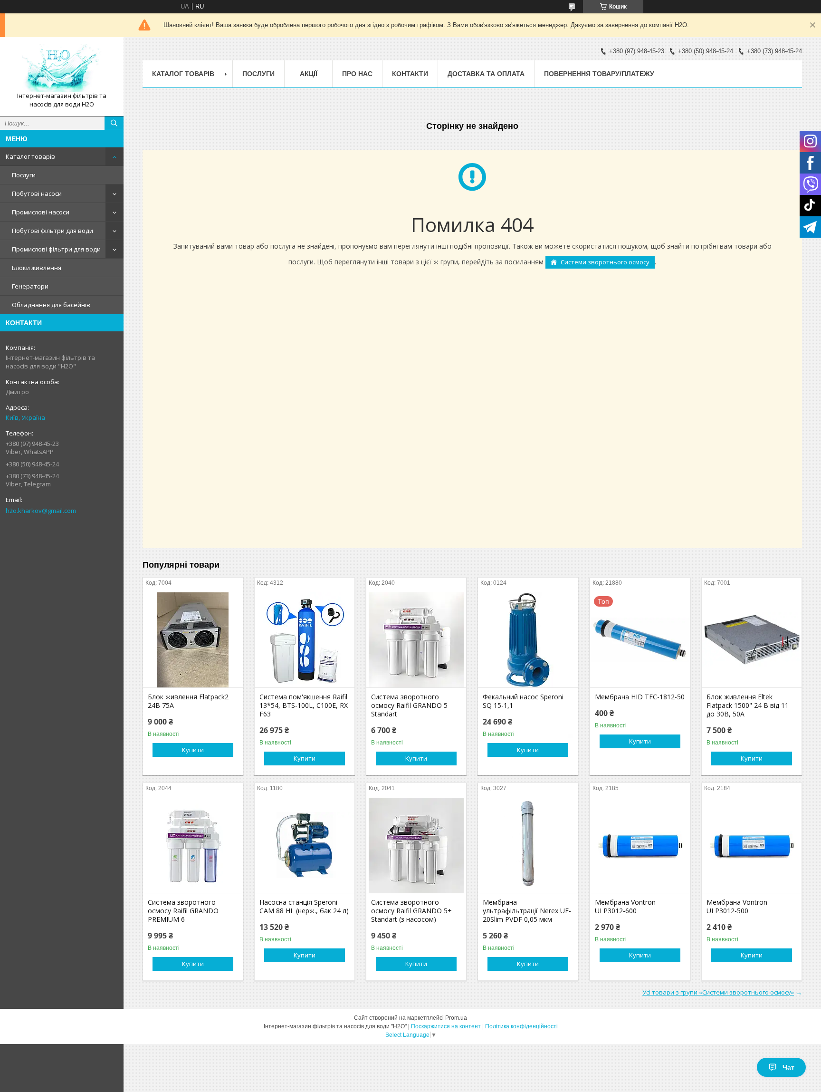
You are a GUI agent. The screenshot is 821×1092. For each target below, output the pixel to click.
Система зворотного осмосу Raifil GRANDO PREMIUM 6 (183, 911)
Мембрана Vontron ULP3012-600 (625, 906)
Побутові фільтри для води (52, 230)
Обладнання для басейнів (51, 304)
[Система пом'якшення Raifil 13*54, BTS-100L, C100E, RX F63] (304, 639)
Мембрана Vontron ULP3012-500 (736, 906)
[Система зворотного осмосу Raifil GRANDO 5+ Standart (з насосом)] (416, 845)
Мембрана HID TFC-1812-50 (640, 697)
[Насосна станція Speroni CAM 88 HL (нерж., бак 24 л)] (304, 845)
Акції (308, 73)
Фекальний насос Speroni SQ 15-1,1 (523, 701)
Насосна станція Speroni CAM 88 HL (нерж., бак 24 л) (304, 906)
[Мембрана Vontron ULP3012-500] (752, 845)
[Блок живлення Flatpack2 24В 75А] (193, 639)
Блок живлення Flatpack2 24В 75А (188, 701)
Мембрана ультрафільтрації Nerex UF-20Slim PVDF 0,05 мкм (527, 911)
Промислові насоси (40, 212)
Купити (193, 749)
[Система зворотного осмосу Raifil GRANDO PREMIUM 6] (193, 845)
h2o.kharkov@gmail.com (41, 510)
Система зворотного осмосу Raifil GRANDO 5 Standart (409, 705)
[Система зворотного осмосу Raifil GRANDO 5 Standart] (416, 639)
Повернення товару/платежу (599, 73)
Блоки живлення (36, 267)
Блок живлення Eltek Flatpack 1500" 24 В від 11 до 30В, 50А (747, 705)
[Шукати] (114, 123)
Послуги (24, 175)
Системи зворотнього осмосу (605, 262)
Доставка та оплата (486, 73)
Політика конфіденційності (521, 1026)
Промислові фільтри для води (56, 249)
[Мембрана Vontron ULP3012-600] (640, 845)
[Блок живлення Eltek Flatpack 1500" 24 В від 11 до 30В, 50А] (752, 639)
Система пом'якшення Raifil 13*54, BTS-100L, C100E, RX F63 (303, 705)
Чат (788, 1067)
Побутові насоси (37, 193)
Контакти (410, 73)
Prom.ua (456, 1018)
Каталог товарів (30, 156)
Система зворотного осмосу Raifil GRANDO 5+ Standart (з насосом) (411, 911)
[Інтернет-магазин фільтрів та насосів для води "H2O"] (61, 68)
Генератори (30, 286)
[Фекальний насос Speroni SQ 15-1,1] (528, 639)
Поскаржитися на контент (446, 1026)
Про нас (357, 73)
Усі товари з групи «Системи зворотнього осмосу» (718, 992)
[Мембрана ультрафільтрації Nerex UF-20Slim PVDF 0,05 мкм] (528, 845)
